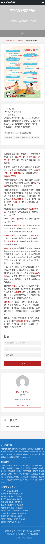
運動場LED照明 (10, 176)
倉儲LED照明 (18, 173)
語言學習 (14, 21)
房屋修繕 (4, 493)
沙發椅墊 (22, 267)
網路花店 (36, 531)
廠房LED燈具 (33, 534)
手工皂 (13, 286)
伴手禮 (21, 510)
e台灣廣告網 (9, 2)
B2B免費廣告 (10, 531)
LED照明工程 (13, 218)
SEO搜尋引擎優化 (8, 502)
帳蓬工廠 (10, 534)
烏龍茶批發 (31, 157)
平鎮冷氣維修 (9, 235)
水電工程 (28, 257)
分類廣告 (19, 496)
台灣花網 (22, 519)
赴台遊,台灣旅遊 (7, 508)
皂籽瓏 (18, 292)
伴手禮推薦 (27, 531)
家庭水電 (11, 241)
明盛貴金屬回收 (20, 321)
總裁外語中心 (22, 392)
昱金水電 (8, 248)
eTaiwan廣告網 (16, 499)
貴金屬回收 (8, 302)
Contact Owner (22, 405)
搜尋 (23, 364)
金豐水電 (32, 235)
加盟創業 (16, 516)
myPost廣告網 (7, 491)
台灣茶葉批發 (6, 522)
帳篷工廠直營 (17, 199)
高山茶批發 (20, 157)
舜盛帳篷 (13, 202)
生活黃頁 (20, 505)
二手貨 (18, 513)
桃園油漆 (17, 225)
